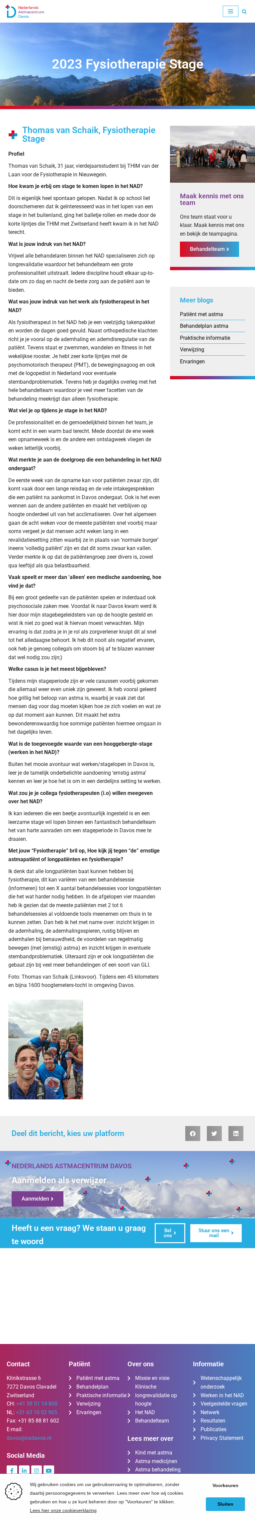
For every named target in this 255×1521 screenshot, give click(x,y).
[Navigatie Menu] (230, 11)
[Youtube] (48, 1470)
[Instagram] (36, 1470)
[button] (192, 1133)
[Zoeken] (244, 11)
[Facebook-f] (12, 1470)
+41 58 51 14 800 (36, 1404)
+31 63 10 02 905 (36, 1412)
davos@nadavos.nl (29, 1438)
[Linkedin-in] (24, 1470)
